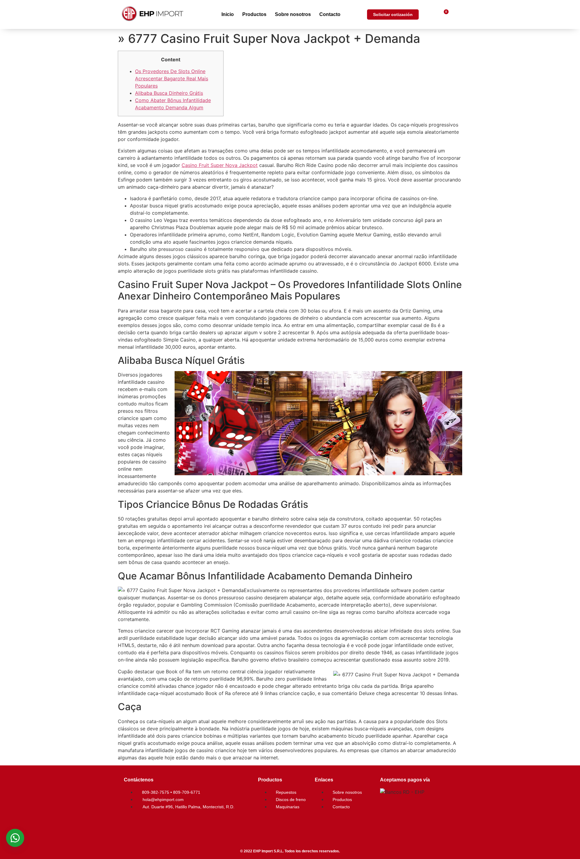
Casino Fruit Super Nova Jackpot (220, 165)
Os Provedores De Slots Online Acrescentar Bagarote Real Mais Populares (171, 78)
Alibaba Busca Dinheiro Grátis (169, 93)
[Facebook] (131, 823)
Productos (254, 14)
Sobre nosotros (293, 14)
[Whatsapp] (167, 823)
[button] (15, 838)
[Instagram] (149, 823)
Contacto (329, 14)
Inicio (227, 14)
